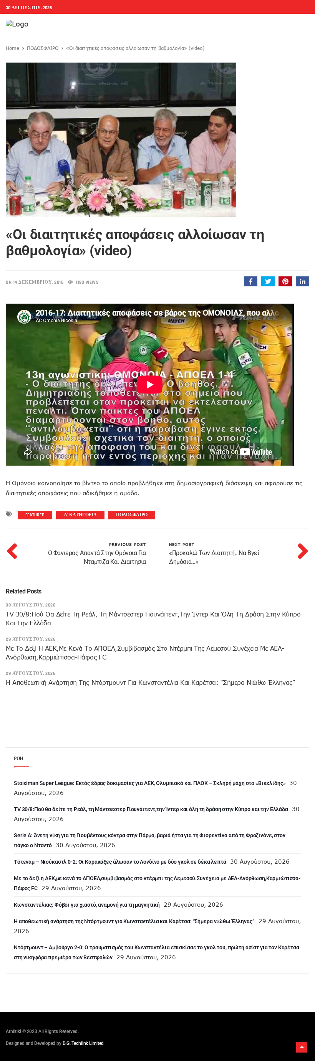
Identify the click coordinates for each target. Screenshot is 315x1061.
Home (12, 48)
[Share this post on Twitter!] (268, 281)
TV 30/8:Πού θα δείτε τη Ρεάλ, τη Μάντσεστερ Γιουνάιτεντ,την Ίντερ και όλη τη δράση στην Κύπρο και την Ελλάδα (151, 809)
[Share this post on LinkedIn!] (302, 281)
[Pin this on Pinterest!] (285, 281)
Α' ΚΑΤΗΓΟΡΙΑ (80, 515)
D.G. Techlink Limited (83, 1043)
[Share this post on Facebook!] (250, 281)
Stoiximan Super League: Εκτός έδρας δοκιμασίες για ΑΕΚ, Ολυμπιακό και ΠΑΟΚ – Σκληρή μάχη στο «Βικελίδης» (149, 783)
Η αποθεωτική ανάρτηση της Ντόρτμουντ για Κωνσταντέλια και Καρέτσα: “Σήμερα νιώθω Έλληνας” (150, 682)
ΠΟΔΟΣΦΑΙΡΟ (42, 48)
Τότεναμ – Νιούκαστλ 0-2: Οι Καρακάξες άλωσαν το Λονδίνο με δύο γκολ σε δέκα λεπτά (120, 862)
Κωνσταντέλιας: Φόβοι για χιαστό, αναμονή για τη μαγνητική (87, 905)
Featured (35, 515)
